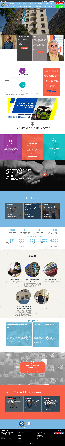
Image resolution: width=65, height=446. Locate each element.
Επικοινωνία (50, 6)
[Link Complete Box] (14, 211)
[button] (60, 3)
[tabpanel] (32, 371)
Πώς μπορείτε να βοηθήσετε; (32, 128)
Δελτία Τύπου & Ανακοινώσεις (23, 392)
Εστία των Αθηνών (50, 279)
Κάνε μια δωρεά (32, 143)
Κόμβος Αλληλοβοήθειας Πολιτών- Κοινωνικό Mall (23, 307)
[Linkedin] (5, 1)
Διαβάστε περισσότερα (10, 153)
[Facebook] (1, 1)
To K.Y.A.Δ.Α (12, 6)
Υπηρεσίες (16, 6)
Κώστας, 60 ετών (32, 371)
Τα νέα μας (45, 6)
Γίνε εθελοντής (10, 143)
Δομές (21, 6)
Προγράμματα (25, 6)
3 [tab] (33, 376)
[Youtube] (3, 1)
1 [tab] (31, 376)
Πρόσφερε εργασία (54, 143)
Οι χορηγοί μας (32, 321)
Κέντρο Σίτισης (14, 279)
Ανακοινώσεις (30, 6)
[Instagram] (4, 1)
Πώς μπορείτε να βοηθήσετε (37, 6)
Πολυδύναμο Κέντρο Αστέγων (32, 280)
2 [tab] (32, 376)
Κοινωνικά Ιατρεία (41, 307)
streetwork (7, 80)
